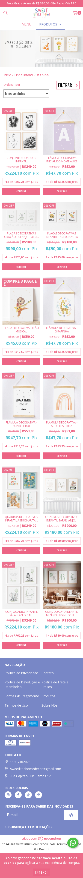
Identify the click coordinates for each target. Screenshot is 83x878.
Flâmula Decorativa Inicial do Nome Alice (61, 159)
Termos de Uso (16, 705)
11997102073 (20, 762)
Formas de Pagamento (22, 696)
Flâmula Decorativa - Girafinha (61, 329)
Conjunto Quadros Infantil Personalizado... (21, 159)
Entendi (41, 872)
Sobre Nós (49, 705)
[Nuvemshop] (41, 839)
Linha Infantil (23, 75)
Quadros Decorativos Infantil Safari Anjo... (61, 518)
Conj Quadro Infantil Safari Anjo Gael (21, 613)
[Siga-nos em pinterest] (38, 794)
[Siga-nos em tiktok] (28, 794)
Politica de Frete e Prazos (55, 684)
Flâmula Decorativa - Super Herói (21, 424)
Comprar (62, 191)
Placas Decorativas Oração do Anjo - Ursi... (21, 235)
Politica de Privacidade (21, 673)
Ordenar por (11, 85)
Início (7, 75)
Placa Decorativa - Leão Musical (21, 329)
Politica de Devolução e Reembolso (22, 684)
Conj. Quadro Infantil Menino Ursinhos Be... (61, 613)
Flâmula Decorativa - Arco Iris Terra (61, 424)
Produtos (48, 696)
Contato (48, 673)
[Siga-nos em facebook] (18, 794)
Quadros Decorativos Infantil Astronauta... (21, 518)
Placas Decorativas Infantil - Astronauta (62, 235)
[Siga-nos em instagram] (8, 794)
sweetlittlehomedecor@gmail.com (35, 769)
